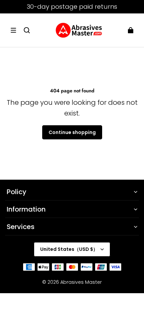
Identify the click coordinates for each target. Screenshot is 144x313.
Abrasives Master (81, 282)
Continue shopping (72, 132)
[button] (13, 30)
